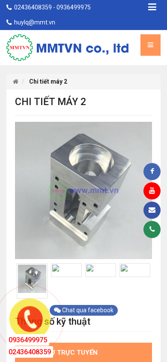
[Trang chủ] (15, 81)
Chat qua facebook (87, 310)
